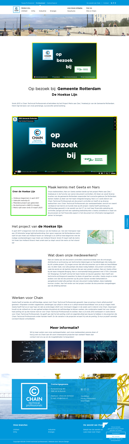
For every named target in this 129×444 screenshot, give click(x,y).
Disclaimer (85, 396)
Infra (33, 11)
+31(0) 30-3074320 (66, 396)
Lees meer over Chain (91, 432)
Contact (106, 3)
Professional (40, 3)
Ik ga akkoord (116, 433)
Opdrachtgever (52, 3)
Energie (53, 11)
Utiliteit (24, 11)
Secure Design (64, 441)
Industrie (42, 11)
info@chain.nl (62, 398)
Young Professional (27, 3)
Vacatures (71, 11)
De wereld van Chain (93, 3)
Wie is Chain (91, 11)
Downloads (85, 401)
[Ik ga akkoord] (127, 433)
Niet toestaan (116, 436)
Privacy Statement (88, 398)
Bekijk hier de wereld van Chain (96, 429)
